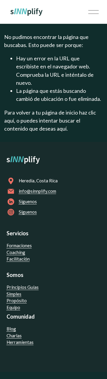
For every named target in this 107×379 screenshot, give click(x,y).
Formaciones (19, 245)
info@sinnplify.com (37, 191)
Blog (11, 328)
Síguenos (28, 201)
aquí (62, 128)
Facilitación (18, 258)
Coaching (16, 252)
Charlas (14, 335)
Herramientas (20, 342)
